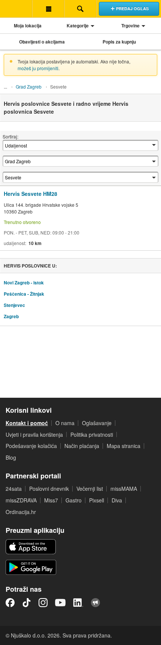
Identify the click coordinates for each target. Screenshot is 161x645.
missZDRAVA (21, 500)
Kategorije (78, 25)
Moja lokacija (28, 25)
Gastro (74, 500)
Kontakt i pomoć (27, 423)
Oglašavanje (97, 423)
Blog (11, 457)
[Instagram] (43, 602)
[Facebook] (10, 602)
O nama (65, 423)
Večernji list (89, 488)
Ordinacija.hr (21, 512)
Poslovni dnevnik (49, 488)
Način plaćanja (81, 446)
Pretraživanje (80, 8)
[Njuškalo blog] (95, 602)
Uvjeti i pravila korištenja (34, 434)
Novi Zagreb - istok (24, 282)
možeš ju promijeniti (38, 68)
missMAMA (123, 488)
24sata (14, 488)
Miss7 (51, 500)
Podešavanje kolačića (31, 446)
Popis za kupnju (119, 41)
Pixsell (96, 500)
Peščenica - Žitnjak (24, 293)
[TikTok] (26, 602)
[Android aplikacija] (31, 567)
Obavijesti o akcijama (42, 41)
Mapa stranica (123, 446)
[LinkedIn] (78, 602)
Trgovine (130, 25)
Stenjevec (14, 305)
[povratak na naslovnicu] (16, 8)
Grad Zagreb (29, 86)
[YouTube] (60, 602)
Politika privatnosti (91, 434)
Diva (117, 500)
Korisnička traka (48, 8)
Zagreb (11, 316)
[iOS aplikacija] (31, 546)
